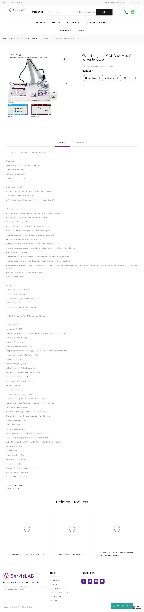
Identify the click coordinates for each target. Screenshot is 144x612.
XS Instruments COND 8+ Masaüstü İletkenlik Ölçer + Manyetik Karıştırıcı (115, 554)
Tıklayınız (18, 488)
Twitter (90, 581)
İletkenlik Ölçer (17, 38)
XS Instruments (33, 38)
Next (66, 83)
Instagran (102, 581)
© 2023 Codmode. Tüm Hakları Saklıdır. (17, 607)
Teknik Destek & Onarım (61, 592)
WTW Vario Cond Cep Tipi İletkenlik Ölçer (27, 554)
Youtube (96, 581)
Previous (10, 83)
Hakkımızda (57, 596)
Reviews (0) (81, 142)
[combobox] (58, 12)
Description (63, 142)
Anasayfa (56, 580)
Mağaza (55, 584)
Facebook (83, 581)
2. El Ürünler (57, 588)
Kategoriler (37, 12)
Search (104, 12)
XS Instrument (18, 486)
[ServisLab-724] (18, 12)
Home (5, 38)
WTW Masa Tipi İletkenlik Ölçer (72, 554)
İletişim (55, 600)
